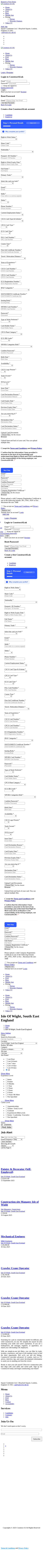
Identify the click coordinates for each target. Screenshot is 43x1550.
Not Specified (12, 1097)
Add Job (4, 27)
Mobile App (9, 15)
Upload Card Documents (9, 433)
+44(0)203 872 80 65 (8, 32)
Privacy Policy (36, 448)
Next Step (7, 470)
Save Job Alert (6, 1141)
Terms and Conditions (18, 448)
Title (2, 1137)
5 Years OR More (13, 1095)
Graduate (10, 1111)
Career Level (5, 1102)
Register (23, 92)
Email (3, 81)
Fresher (10, 1082)
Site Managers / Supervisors (10, 1209)
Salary (3, 1123)
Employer (8, 117)
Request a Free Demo (8, 2)
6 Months (10, 1084)
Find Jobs (6, 1127)
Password (4, 83)
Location (4, 1041)
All (9, 1070)
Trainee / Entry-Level (14, 1108)
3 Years (10, 1090)
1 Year (9, 1086)
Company (8, 1415)
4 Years (10, 1092)
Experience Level (7, 1076)
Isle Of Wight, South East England (13, 1177)
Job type (4, 1051)
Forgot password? (7, 88)
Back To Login (6, 105)
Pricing (12, 19)
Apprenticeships (13, 1106)
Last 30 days (12, 1068)
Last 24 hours (12, 1061)
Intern (9, 1079)
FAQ (7, 11)
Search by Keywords (8, 1037)
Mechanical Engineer (13, 1236)
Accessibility (9, 1404)
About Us (8, 9)
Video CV (8, 23)
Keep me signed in (10, 86)
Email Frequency (7, 1139)
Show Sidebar (6, 1033)
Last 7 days (12, 1063)
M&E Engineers (6, 1241)
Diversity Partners (16, 21)
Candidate (8, 115)
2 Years (10, 1088)
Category (4, 1047)
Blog (7, 13)
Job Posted (4, 1055)
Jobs (6, 1027)
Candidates (9, 1413)
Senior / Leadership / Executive (18, 1115)
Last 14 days (12, 1066)
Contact (8, 1402)
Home (7, 7)
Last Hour (11, 1059)
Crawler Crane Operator (15, 1268)
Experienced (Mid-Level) (16, 1113)
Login (21, 512)
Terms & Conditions (8, 1548)
